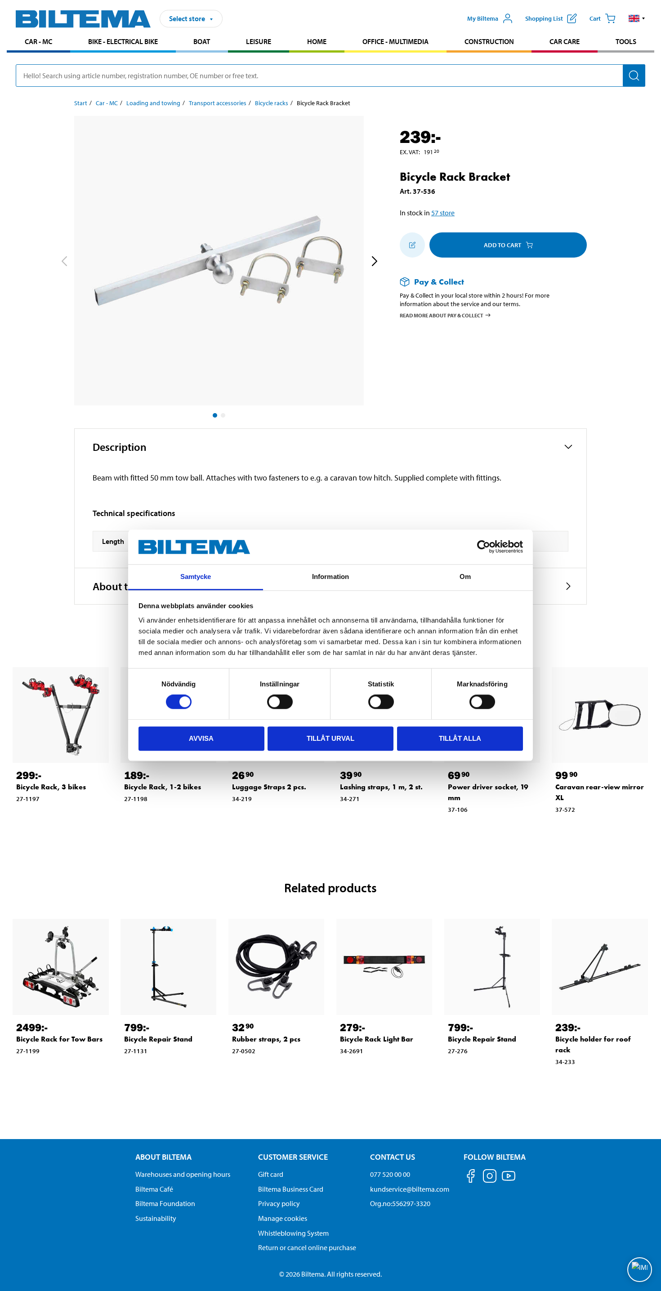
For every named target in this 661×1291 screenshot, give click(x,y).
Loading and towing (153, 103)
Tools (626, 41)
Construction (489, 41)
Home (316, 41)
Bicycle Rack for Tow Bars (59, 1039)
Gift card (270, 1174)
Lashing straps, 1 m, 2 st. (381, 787)
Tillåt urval (330, 738)
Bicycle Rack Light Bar (376, 1039)
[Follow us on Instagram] (489, 1177)
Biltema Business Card (290, 1188)
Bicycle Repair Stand (158, 1039)
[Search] (634, 75)
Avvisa (201, 738)
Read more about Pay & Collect (441, 315)
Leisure (258, 41)
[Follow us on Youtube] (508, 1180)
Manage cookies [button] (282, 1218)
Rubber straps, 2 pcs (266, 1039)
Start (80, 103)
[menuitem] (38, 42)
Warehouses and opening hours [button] (182, 1174)
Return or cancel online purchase (307, 1247)
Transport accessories (217, 103)
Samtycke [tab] (195, 576)
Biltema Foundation (165, 1203)
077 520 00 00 (390, 1174)
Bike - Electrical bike (123, 41)
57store (443, 212)
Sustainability (155, 1218)
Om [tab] (465, 576)
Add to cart (502, 245)
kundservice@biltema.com (409, 1188)
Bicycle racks (271, 103)
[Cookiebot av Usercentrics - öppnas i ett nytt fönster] (483, 547)
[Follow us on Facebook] (471, 1177)
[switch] (280, 701)
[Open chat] (639, 1269)
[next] (374, 262)
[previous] (64, 262)
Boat (201, 41)
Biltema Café (154, 1188)
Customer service (293, 1157)
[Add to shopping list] (412, 245)
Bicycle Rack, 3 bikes (51, 787)
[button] (637, 18)
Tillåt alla (460, 738)
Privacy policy (279, 1203)
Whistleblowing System (293, 1233)
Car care (564, 41)
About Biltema (163, 1157)
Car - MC (38, 41)
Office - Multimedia (395, 41)
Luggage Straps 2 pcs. (269, 787)
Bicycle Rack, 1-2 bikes (162, 787)
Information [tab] (330, 576)
